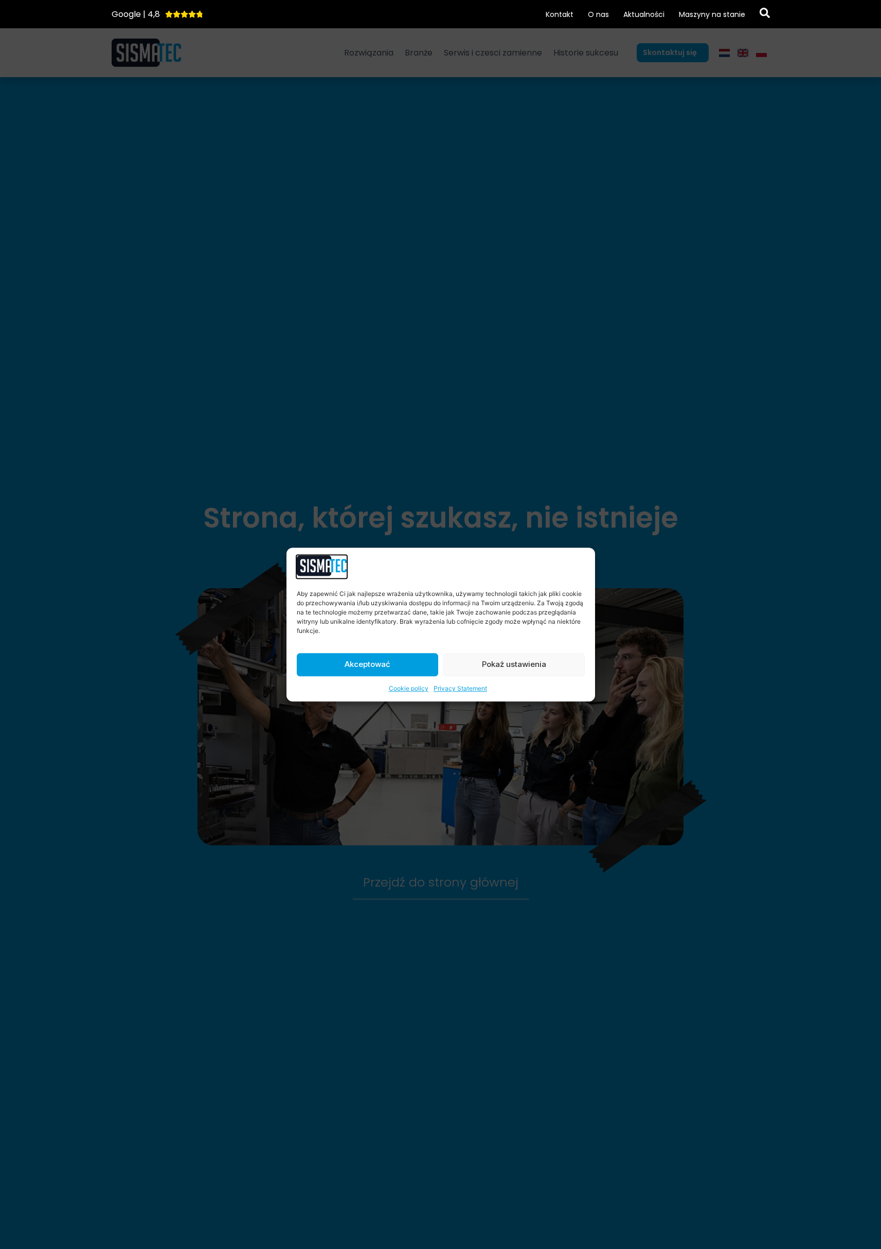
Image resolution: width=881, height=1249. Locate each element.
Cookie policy (408, 688)
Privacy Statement (460, 688)
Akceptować (367, 664)
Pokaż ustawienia (514, 664)
